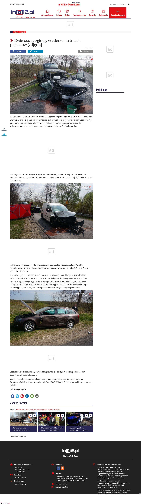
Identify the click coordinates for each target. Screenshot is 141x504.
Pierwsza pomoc (79, 15)
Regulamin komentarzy (62, 487)
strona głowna (47, 15)
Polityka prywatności (61, 484)
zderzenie (57, 410)
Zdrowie (92, 15)
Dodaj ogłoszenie (118, 15)
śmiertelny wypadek (40, 410)
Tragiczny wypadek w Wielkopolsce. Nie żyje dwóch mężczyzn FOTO (79, 430)
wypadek (50, 410)
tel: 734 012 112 (20, 478)
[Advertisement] (70, 499)
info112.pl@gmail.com (69, 4)
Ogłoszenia (103, 15)
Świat (67, 15)
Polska (59, 15)
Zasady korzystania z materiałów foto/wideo (109, 464)
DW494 (18, 410)
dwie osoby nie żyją (27, 410)
